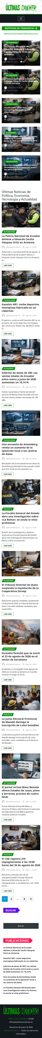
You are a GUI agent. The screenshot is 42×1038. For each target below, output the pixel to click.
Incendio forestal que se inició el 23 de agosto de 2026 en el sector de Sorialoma (21, 656)
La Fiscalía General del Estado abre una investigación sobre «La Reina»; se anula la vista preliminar (20, 517)
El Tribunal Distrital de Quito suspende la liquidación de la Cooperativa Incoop (20, 588)
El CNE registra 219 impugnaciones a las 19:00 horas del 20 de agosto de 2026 (21, 862)
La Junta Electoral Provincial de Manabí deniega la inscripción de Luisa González (20, 722)
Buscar (11, 910)
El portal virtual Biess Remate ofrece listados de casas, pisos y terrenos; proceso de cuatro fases (21, 791)
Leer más (8, 265)
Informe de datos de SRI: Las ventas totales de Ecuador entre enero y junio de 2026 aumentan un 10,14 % (20, 138)
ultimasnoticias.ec (12, 1030)
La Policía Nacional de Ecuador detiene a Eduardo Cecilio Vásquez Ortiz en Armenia (20, 81)
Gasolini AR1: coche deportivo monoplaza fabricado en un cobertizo (21, 52)
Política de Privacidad (17, 1018)
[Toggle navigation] (21, 18)
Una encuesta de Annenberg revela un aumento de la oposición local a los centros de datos (20, 167)
